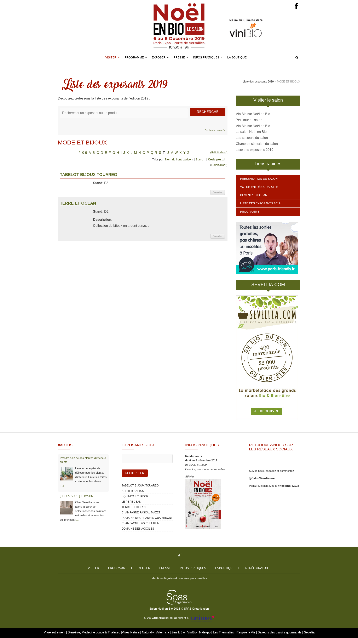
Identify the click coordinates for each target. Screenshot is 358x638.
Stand (199, 159)
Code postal (216, 159)
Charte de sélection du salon (257, 144)
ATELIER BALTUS (133, 490)
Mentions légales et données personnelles (179, 578)
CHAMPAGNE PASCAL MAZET (141, 512)
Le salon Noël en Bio (251, 131)
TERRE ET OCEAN (78, 203)
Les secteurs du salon (252, 137)
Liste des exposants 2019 (254, 150)
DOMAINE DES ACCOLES (138, 528)
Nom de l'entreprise (178, 159)
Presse (179, 57)
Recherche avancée (215, 130)
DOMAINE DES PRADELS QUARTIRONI (147, 517)
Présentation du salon (259, 178)
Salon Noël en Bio (77, 54)
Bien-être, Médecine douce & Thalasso (94, 632)
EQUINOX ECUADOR (135, 496)
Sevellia (309, 632)
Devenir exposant (254, 195)
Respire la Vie (245, 632)
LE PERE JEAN (131, 501)
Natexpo (205, 632)
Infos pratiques (206, 57)
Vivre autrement (55, 632)
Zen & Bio (179, 632)
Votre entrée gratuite (259, 186)
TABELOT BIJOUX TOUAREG (88, 174)
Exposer (159, 57)
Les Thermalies (223, 632)
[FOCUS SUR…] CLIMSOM (76, 496)
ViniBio (192, 632)
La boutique (237, 57)
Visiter (110, 57)
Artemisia (163, 632)
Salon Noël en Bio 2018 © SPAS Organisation (179, 608)
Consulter (218, 192)
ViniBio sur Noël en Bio (253, 114)
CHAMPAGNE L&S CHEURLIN (140, 523)
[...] (62, 485)
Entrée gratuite (256, 568)
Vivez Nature (131, 632)
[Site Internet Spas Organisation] (179, 592)
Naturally (148, 632)
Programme (134, 57)
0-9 (84, 152)
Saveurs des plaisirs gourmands (279, 632)
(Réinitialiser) (218, 152)
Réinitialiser (218, 164)
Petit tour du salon (249, 120)
